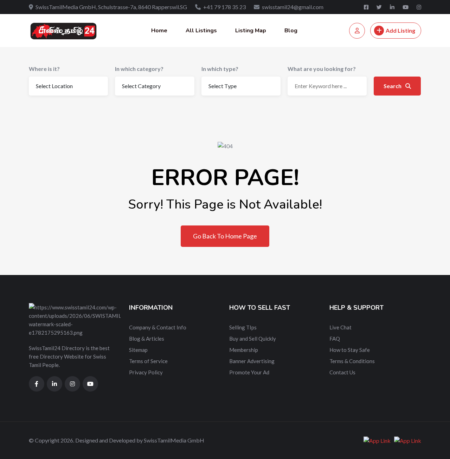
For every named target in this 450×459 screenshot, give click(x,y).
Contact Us (342, 372)
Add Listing (400, 30)
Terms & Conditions (352, 361)
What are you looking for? (322, 68)
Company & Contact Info (157, 327)
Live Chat (340, 327)
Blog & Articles (146, 338)
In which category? (139, 68)
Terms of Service (148, 361)
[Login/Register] (357, 31)
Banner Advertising (252, 361)
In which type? (219, 68)
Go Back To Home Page (225, 236)
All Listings (201, 30)
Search (393, 86)
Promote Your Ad (249, 372)
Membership (243, 350)
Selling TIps (243, 327)
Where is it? (44, 68)
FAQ (334, 338)
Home (159, 30)
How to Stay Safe (349, 350)
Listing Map (250, 30)
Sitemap (138, 350)
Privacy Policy (146, 372)
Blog (290, 30)
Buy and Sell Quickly (252, 338)
